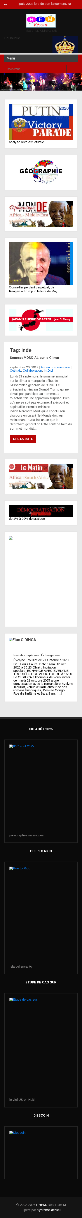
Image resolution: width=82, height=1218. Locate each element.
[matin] (41, 476)
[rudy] (41, 263)
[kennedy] (41, 122)
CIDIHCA (28, 639)
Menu (11, 58)
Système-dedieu (49, 1210)
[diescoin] (41, 1152)
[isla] (41, 916)
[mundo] (41, 214)
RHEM (41, 1204)
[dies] (41, 320)
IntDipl (48, 370)
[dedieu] (41, 511)
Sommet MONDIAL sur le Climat (34, 358)
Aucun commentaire (55, 367)
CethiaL (15, 370)
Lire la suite (23, 438)
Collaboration (32, 370)
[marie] (41, 1048)
